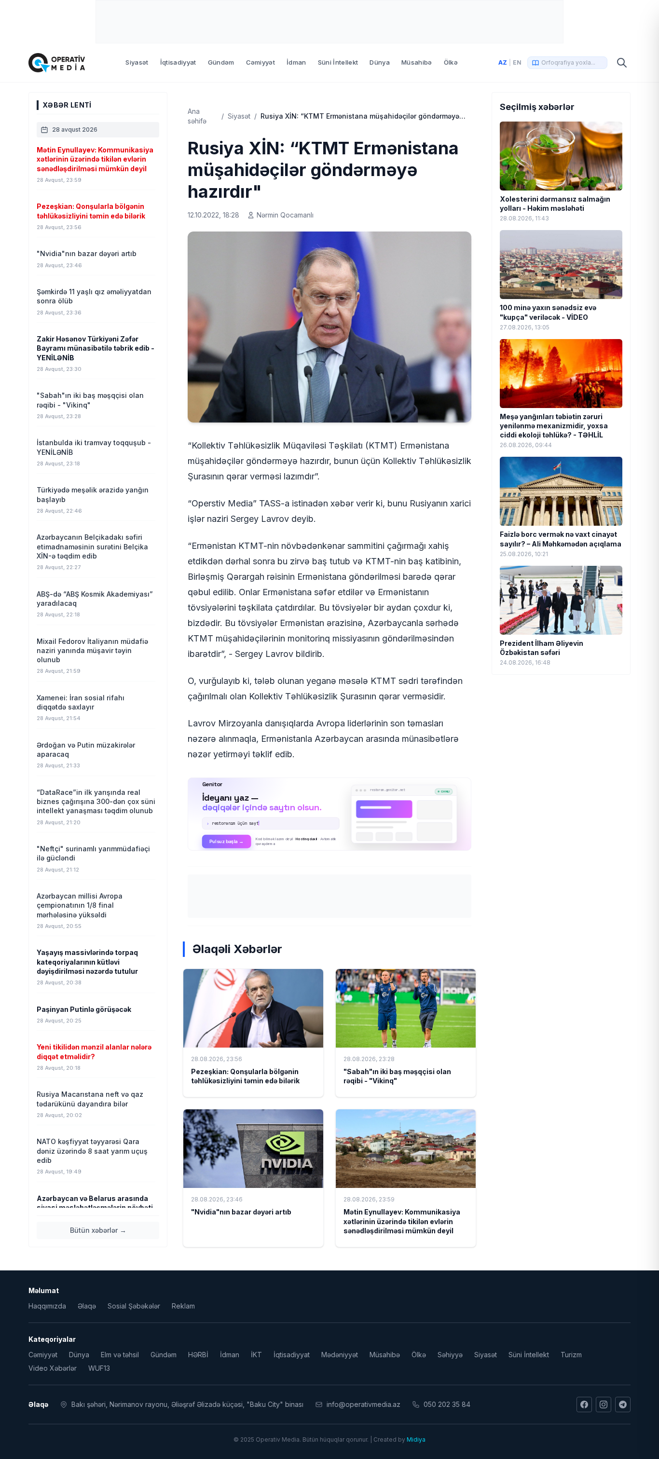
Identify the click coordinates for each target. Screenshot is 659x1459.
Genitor (329, 814)
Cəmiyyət (260, 62)
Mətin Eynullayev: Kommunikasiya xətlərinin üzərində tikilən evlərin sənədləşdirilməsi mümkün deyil (401, 1221)
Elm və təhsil (120, 1354)
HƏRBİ (198, 1354)
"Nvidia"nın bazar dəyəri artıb (241, 1212)
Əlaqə (87, 1306)
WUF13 (99, 1368)
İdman (296, 62)
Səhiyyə (450, 1354)
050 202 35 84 (447, 1404)
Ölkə (451, 62)
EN (517, 62)
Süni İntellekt (338, 62)
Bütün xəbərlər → (98, 1230)
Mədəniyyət (339, 1354)
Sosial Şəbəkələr (134, 1306)
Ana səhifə (197, 116)
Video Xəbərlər (52, 1368)
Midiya (416, 1439)
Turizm (571, 1354)
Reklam (183, 1306)
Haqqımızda (47, 1306)
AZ (502, 62)
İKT (256, 1354)
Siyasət (136, 62)
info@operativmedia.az (363, 1404)
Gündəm (221, 62)
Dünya (380, 62)
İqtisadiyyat (178, 62)
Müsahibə (416, 62)
